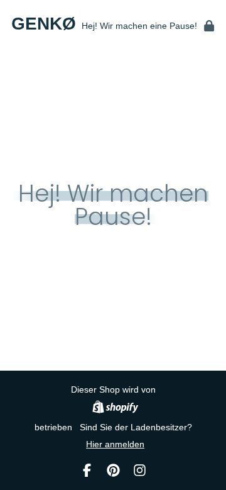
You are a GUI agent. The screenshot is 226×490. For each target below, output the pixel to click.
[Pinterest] (113, 470)
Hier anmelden (115, 444)
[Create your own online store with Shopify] (115, 408)
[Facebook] (87, 470)
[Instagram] (139, 470)
